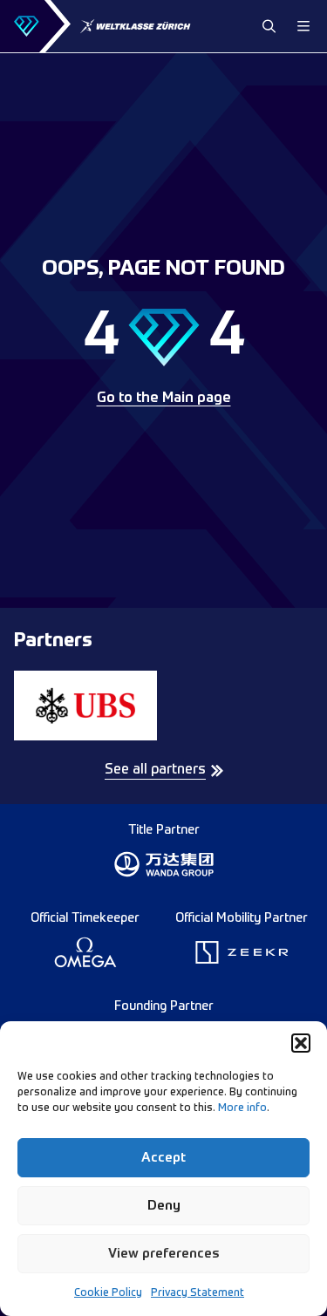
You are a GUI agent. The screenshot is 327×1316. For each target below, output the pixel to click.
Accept (163, 1157)
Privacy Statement (197, 1293)
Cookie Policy (108, 1293)
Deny (164, 1205)
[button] (301, 1043)
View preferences (164, 1253)
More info (242, 1108)
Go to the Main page (164, 399)
